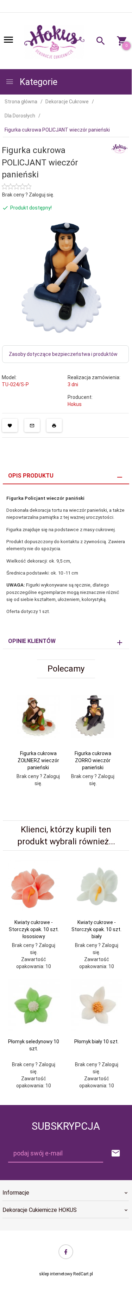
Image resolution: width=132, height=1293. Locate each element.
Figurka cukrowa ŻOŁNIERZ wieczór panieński (38, 760)
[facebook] (65, 1251)
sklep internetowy (55, 1273)
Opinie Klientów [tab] (32, 641)
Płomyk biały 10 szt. (96, 1041)
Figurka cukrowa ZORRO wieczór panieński (93, 760)
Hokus (75, 404)
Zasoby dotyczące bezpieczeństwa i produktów (63, 354)
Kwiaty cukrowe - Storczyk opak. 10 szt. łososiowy (34, 929)
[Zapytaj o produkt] (32, 425)
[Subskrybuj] (116, 1153)
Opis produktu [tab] (31, 475)
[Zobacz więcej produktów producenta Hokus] (120, 148)
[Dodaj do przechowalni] (10, 425)
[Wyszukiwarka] (98, 41)
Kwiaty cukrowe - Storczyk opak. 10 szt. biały (96, 929)
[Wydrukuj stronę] (54, 425)
